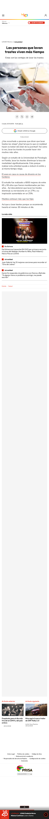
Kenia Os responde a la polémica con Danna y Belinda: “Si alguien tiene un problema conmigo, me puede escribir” (23, 275)
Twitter (22, 117)
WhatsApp (27, 117)
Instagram (22, 735)
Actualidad (18, 42)
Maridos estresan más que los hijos (18, 199)
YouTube (17, 735)
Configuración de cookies (37, 758)
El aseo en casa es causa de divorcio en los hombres (21, 175)
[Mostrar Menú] (3, 15)
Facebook (17, 117)
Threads (36, 735)
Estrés (4, 286)
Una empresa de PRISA (24, 768)
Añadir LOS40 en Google (26, 131)
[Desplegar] (24, 807)
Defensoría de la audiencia (24, 756)
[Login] (46, 15)
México (4, 23)
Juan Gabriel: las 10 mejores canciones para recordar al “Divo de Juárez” (24, 263)
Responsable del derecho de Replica (15, 758)
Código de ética (37, 754)
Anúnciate (24, 761)
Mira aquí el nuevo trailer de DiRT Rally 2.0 (35, 719)
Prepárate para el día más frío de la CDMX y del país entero (12, 720)
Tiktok (13, 735)
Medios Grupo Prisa (24, 774)
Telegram (32, 117)
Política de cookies (23, 754)
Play (46, 814)
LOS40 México (24, 15)
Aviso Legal (11, 754)
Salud (10, 286)
